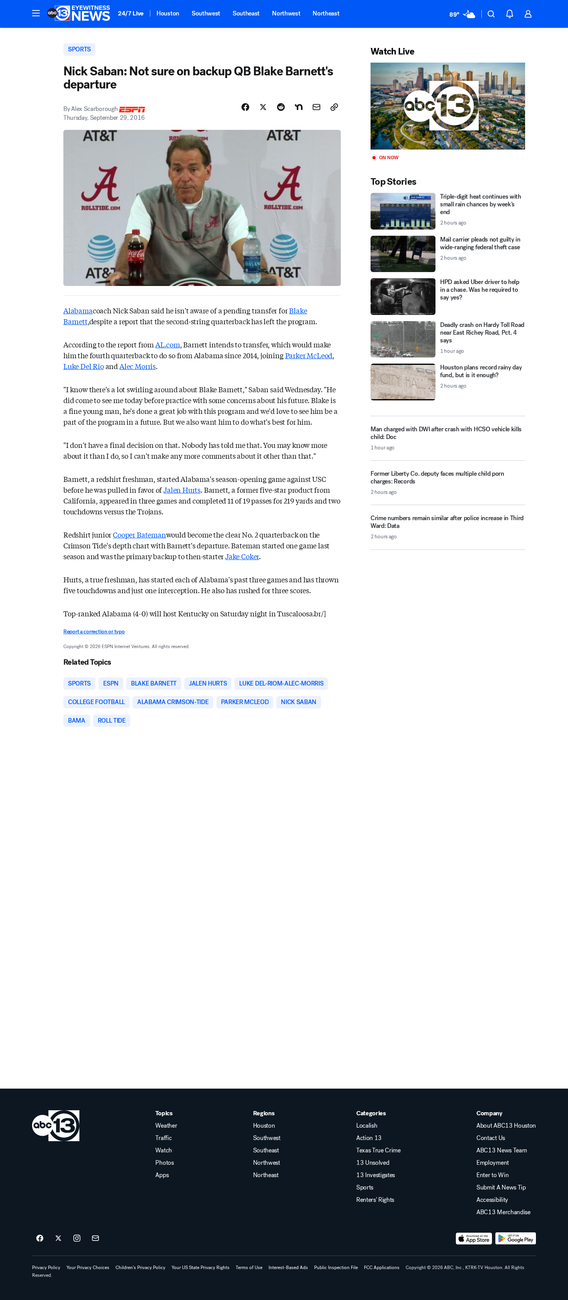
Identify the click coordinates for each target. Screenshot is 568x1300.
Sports (364, 1187)
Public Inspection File (336, 1267)
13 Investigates (375, 1175)
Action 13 (369, 1138)
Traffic (163, 1138)
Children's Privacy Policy (140, 1267)
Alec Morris (137, 366)
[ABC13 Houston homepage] (78, 13)
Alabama (78, 310)
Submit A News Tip (501, 1187)
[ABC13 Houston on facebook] (40, 1238)
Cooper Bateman (139, 534)
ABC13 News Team (501, 1150)
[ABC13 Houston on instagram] (77, 1238)
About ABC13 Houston (506, 1126)
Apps (161, 1175)
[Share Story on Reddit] (280, 107)
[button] (36, 13)
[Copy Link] (334, 107)
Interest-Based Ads (288, 1267)
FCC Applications (382, 1267)
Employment (492, 1163)
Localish (366, 1126)
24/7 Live (131, 13)
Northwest (286, 13)
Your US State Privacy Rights (201, 1267)
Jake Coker (242, 556)
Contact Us (490, 1138)
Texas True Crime (378, 1150)
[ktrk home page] (56, 1125)
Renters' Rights (375, 1200)
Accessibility (492, 1200)
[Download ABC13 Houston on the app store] (474, 1238)
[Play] (448, 106)
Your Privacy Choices (87, 1267)
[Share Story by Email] (316, 107)
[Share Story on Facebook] (245, 107)
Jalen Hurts (182, 490)
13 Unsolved (372, 1163)
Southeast (246, 13)
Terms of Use (249, 1267)
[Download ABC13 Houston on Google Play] (515, 1238)
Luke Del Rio (83, 366)
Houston (167, 13)
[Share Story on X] (263, 107)
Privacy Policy (46, 1267)
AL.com (167, 344)
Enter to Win (492, 1175)
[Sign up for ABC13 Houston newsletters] (95, 1238)
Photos (164, 1163)
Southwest (206, 13)
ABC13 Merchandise (503, 1212)
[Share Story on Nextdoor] (298, 107)
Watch (163, 1150)
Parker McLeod (309, 355)
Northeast (326, 13)
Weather (166, 1126)
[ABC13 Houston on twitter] (58, 1238)
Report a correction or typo (93, 631)
